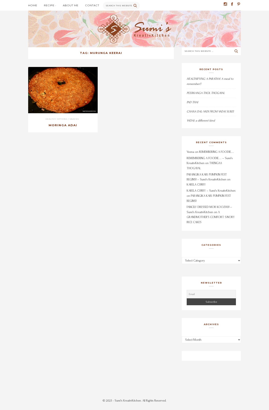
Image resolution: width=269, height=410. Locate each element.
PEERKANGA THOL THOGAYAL (206, 93)
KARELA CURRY (196, 184)
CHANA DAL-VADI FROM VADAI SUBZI (210, 111)
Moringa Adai (63, 125)
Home (32, 5)
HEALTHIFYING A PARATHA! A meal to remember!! (210, 81)
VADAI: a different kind (201, 120)
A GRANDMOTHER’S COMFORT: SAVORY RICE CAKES (211, 217)
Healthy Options (56, 119)
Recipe (49, 5)
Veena (190, 152)
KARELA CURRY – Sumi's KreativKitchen (211, 190)
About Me (70, 5)
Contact (92, 5)
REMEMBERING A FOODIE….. (216, 152)
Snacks (74, 119)
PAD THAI (192, 102)
